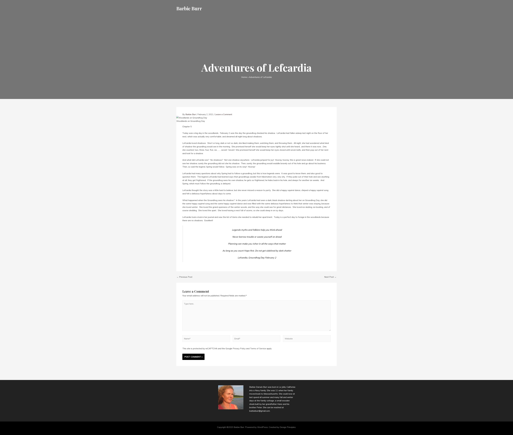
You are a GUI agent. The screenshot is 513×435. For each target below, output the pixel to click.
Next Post (330, 277)
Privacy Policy (239, 348)
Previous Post (184, 277)
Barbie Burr (189, 8)
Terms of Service (258, 348)
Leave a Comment (223, 114)
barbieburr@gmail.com (259, 411)
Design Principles (288, 427)
